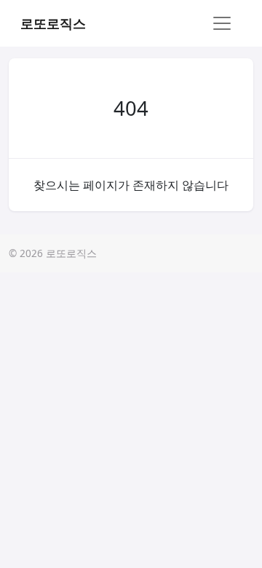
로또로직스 (53, 23)
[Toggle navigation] (222, 23)
